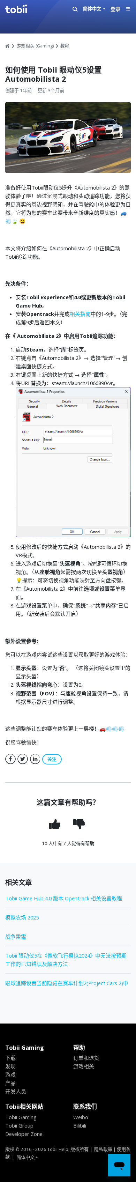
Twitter (22, 759)
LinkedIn (35, 759)
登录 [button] (115, 9)
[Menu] (128, 9)
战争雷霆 (15, 936)
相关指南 (80, 313)
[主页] (22, 9)
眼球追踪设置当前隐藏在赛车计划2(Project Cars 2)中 (66, 983)
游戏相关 (83, 1066)
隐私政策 (103, 1149)
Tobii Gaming (21, 1117)
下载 (10, 1057)
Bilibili (79, 1125)
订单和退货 (86, 1057)
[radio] (55, 824)
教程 (64, 46)
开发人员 (15, 1091)
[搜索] (75, 9)
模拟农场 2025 (22, 917)
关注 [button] (51, 759)
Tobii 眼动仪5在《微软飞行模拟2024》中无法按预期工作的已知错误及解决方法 (66, 959)
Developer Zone (24, 1133)
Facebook (10, 759)
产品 (10, 1082)
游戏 (10, 1074)
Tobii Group (19, 1125)
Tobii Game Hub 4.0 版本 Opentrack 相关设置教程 (63, 898)
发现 (10, 1066)
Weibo (80, 1117)
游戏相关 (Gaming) (35, 46)
